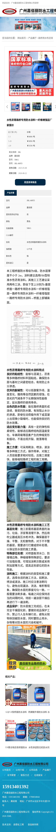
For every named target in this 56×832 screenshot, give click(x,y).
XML (9, 816)
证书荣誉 (11, 775)
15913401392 (15, 786)
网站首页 (21, 38)
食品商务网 (33, 824)
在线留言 (38, 775)
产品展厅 (32, 38)
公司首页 (6, 770)
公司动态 (33, 770)
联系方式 (25, 775)
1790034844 (34, 797)
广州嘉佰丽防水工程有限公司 (15, 812)
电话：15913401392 (11, 797)
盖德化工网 (18, 824)
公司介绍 (20, 770)
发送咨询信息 (30, 182)
